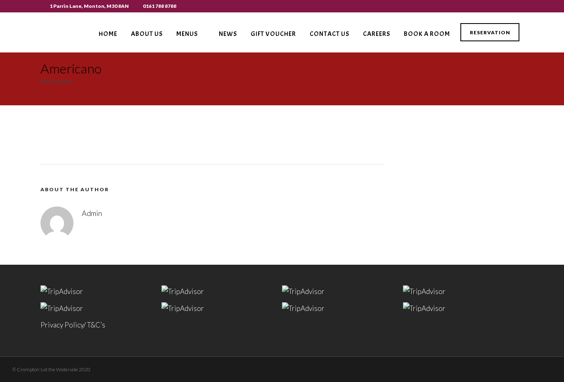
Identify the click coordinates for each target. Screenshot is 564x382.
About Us (147, 34)
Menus (187, 34)
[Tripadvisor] (521, 6)
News (228, 34)
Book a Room (427, 34)
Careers (376, 34)
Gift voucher (273, 34)
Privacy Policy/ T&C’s (72, 324)
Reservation (490, 32)
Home (108, 34)
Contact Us (329, 34)
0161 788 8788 (159, 6)
